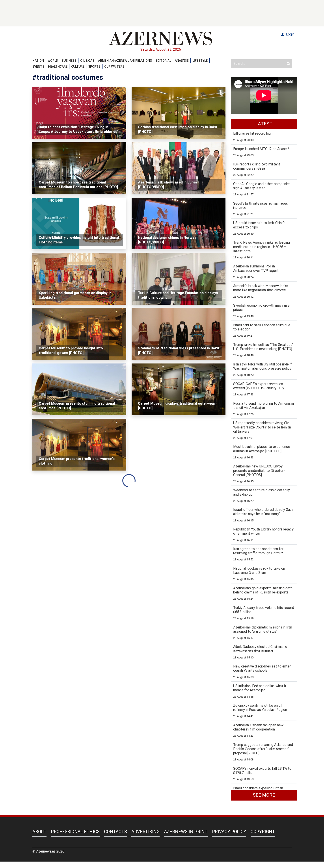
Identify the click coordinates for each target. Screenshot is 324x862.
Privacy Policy (229, 831)
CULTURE (77, 66)
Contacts (115, 831)
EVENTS (38, 66)
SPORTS (94, 66)
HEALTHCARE (57, 66)
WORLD (53, 60)
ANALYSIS (182, 60)
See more (264, 795)
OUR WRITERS (114, 66)
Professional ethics (75, 831)
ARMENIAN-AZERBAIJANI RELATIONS (125, 60)
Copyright (263, 831)
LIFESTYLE (200, 60)
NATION (38, 60)
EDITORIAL (163, 60)
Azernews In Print (186, 831)
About (39, 831)
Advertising (145, 831)
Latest (263, 123)
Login (289, 34)
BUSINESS (69, 60)
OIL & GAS (87, 60)
